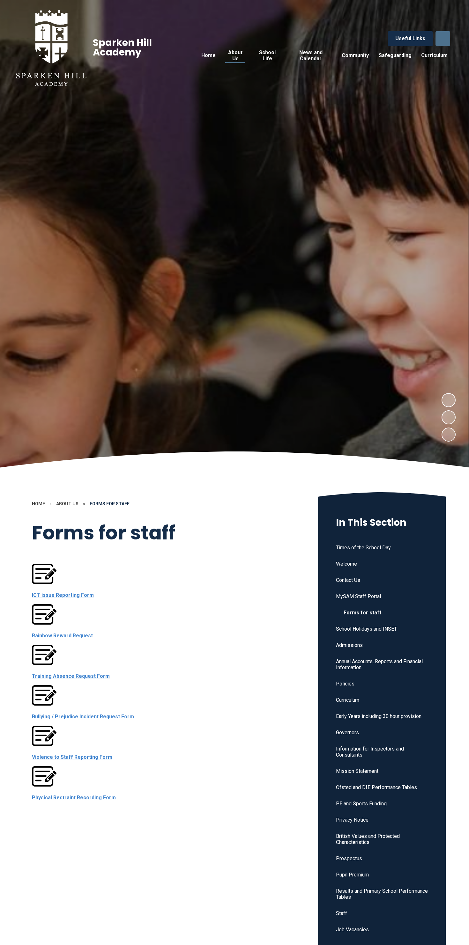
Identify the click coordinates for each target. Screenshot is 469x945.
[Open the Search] (442, 38)
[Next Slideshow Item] (449, 400)
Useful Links (410, 38)
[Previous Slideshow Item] (449, 417)
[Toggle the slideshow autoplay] (449, 435)
